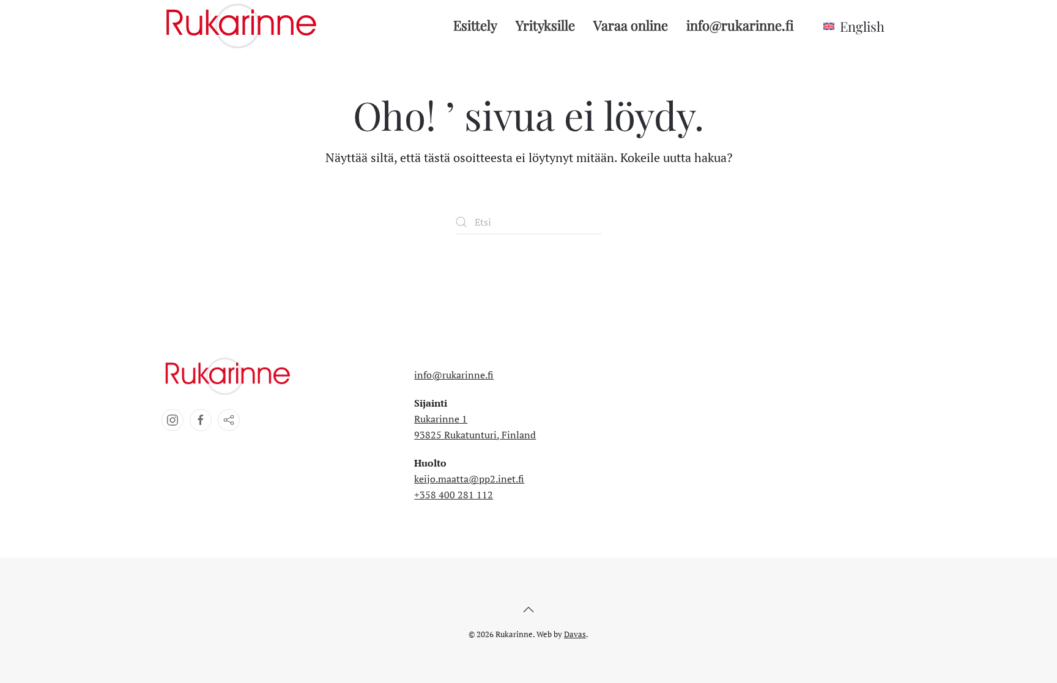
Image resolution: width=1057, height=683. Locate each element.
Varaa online (630, 25)
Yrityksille (545, 25)
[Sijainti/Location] (229, 420)
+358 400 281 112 (453, 494)
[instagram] (172, 420)
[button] (528, 610)
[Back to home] (244, 25)
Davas (575, 634)
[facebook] (201, 420)
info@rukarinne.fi (740, 25)
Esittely (475, 25)
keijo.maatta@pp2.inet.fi (469, 478)
